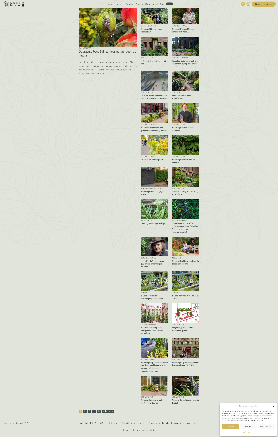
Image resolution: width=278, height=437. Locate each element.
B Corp (102, 423)
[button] (274, 406)
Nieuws (139, 4)
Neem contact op (263, 4)
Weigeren (248, 427)
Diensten (129, 4)
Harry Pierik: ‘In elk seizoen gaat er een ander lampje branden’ (152, 264)
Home (109, 4)
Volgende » (108, 411)
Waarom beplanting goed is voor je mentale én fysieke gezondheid (152, 331)
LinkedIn (243, 4)
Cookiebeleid (247, 432)
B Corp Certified (127, 423)
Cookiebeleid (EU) (87, 423)
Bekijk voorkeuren (266, 427)
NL (168, 4)
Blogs (162, 4)
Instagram (248, 4)
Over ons (149, 4)
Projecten (118, 4)
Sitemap (113, 423)
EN (171, 4)
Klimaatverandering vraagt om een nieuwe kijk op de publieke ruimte (185, 64)
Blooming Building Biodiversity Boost (140, 430)
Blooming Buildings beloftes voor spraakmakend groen (174, 423)
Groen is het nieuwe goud (152, 160)
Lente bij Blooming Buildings (153, 223)
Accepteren (230, 427)
